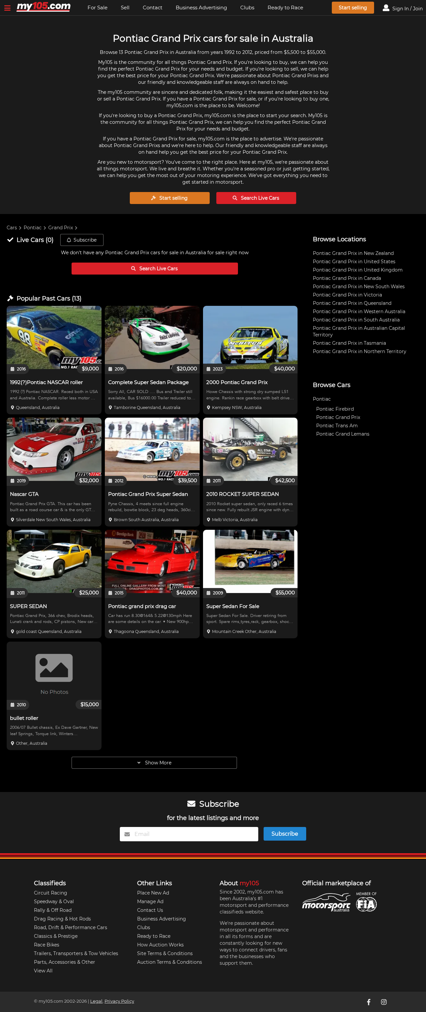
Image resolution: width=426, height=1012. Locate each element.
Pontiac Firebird (335, 409)
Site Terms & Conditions (165, 953)
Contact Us (150, 910)
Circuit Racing (50, 893)
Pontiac (33, 228)
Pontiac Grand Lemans (342, 434)
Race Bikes (46, 945)
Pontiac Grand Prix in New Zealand (353, 253)
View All (43, 971)
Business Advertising (201, 7)
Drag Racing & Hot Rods (62, 919)
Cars (12, 228)
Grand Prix (60, 228)
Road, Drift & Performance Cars (70, 927)
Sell (125, 7)
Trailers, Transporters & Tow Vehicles (76, 953)
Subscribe (85, 240)
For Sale (97, 7)
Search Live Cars (259, 198)
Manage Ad (150, 902)
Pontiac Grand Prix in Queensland (352, 303)
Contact (152, 7)
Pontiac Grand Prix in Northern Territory (359, 351)
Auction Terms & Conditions (169, 962)
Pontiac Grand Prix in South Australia (356, 320)
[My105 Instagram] (384, 1001)
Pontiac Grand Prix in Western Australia (359, 311)
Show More (157, 763)
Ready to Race (285, 7)
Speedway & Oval (54, 902)
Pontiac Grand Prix (338, 417)
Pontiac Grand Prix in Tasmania (349, 343)
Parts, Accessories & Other (64, 962)
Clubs (247, 7)
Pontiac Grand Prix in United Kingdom (358, 270)
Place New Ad (153, 893)
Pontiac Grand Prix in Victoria (347, 295)
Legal (96, 1001)
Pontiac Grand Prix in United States (354, 262)
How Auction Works (160, 945)
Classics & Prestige (56, 936)
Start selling (353, 8)
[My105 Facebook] (369, 1001)
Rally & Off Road (53, 910)
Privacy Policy (119, 1001)
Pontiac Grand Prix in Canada (347, 278)
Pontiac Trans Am (337, 426)
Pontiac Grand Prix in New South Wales (359, 287)
